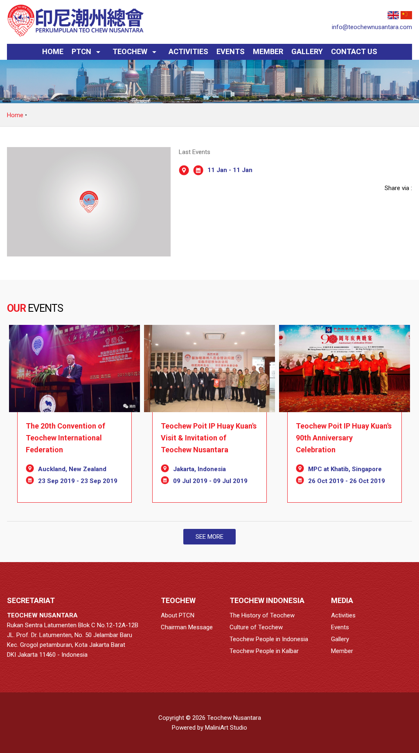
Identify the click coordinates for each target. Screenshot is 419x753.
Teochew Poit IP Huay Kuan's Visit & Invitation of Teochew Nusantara (209, 438)
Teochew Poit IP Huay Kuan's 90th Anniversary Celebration (344, 438)
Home (15, 115)
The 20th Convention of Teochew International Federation (65, 438)
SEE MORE (209, 536)
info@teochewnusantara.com (372, 27)
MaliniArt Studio (226, 727)
